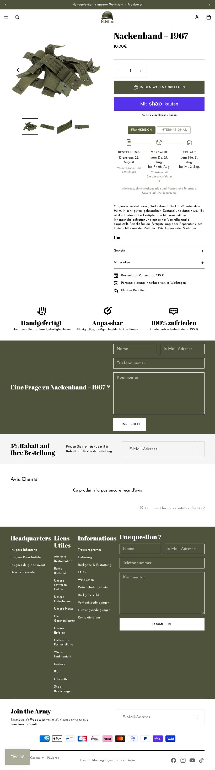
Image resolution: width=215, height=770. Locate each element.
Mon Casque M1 (34, 758)
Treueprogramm (89, 549)
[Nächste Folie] (95, 70)
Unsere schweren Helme (60, 585)
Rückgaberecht (88, 595)
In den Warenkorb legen (162, 87)
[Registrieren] (196, 449)
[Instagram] (183, 760)
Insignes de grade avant (27, 565)
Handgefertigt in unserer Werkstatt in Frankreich (107, 4)
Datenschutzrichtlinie (93, 587)
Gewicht (119, 250)
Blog (57, 671)
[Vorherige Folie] (16, 70)
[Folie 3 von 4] (64, 126)
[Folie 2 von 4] (47, 126)
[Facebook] (173, 760)
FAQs (82, 572)
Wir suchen (86, 580)
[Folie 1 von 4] (30, 126)
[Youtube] (192, 760)
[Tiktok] (201, 760)
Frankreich (141, 130)
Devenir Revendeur (24, 572)
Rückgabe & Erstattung (94, 565)
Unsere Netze (63, 608)
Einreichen (130, 424)
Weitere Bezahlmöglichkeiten (159, 115)
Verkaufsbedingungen (93, 602)
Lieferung (85, 557)
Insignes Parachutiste (25, 557)
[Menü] (6, 17)
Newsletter (61, 679)
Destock (59, 664)
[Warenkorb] (208, 17)
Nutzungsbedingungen (94, 610)
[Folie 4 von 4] (81, 126)
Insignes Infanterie (23, 549)
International (173, 130)
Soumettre (162, 624)
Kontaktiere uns (89, 617)
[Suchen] (17, 17)
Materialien (122, 262)
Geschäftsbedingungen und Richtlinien (107, 760)
